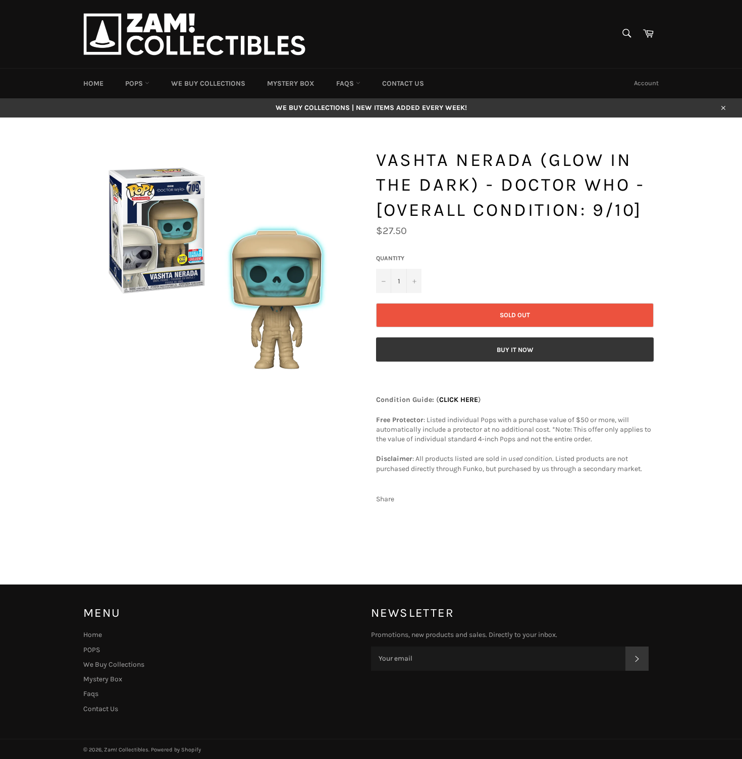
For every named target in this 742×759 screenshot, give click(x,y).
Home (93, 83)
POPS (135, 83)
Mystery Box (290, 83)
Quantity (390, 258)
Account (646, 83)
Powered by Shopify (176, 749)
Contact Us (403, 83)
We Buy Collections (208, 83)
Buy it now (515, 350)
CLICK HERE (458, 399)
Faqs (346, 83)
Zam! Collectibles (126, 749)
